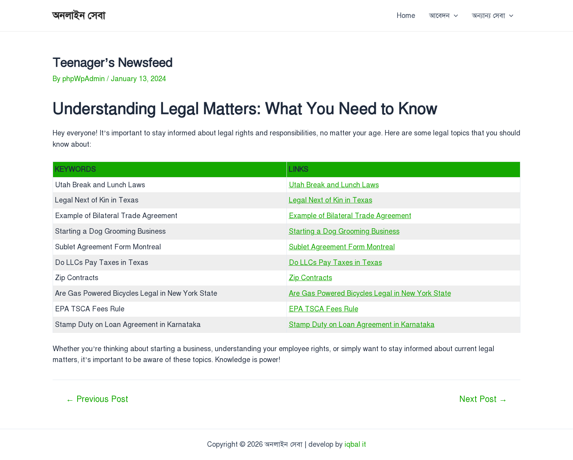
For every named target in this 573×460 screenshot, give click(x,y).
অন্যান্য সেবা (488, 15)
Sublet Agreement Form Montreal (342, 247)
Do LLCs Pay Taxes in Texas (335, 262)
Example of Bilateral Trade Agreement (350, 215)
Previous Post (97, 399)
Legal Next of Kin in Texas (330, 200)
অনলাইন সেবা (79, 15)
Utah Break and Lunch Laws (334, 185)
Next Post (483, 399)
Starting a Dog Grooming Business (344, 231)
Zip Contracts (310, 278)
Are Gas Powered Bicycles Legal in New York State (370, 293)
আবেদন (439, 15)
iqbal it (355, 444)
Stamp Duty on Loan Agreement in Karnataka (362, 324)
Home (406, 15)
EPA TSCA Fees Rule (323, 309)
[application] (454, 15)
